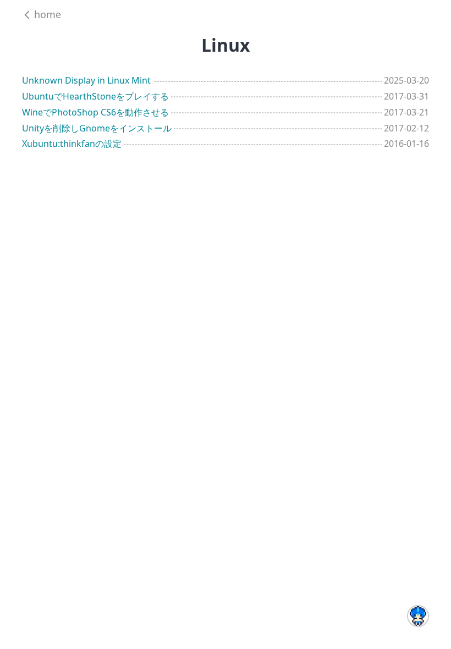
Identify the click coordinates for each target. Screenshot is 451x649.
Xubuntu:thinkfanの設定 (72, 144)
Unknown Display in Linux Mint (86, 80)
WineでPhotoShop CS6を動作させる (95, 112)
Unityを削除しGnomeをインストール (97, 128)
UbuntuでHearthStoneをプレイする (95, 96)
